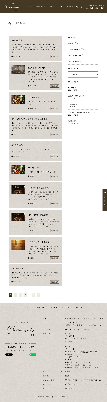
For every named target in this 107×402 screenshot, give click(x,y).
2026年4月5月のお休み (76, 96)
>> (38, 295)
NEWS (70, 6)
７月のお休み (72, 104)
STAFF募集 (72, 88)
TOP (28, 6)
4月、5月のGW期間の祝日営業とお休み (81, 112)
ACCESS (60, 6)
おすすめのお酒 (73, 61)
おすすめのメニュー (75, 55)
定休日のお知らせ (74, 49)
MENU (51, 6)
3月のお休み (72, 121)
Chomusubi (39, 6)
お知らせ (71, 43)
